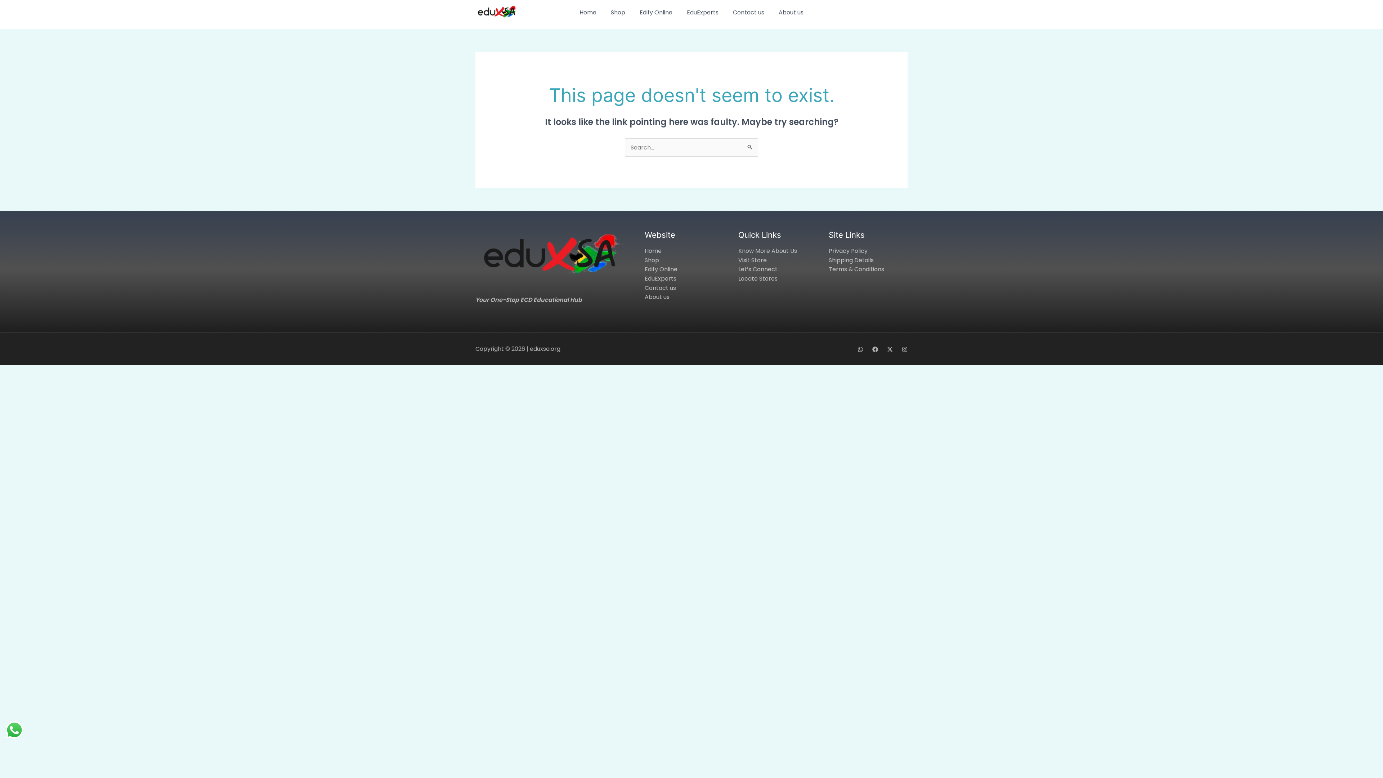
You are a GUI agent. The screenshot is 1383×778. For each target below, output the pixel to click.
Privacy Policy (848, 251)
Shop (618, 12)
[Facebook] (875, 349)
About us (791, 12)
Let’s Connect (758, 269)
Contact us (748, 12)
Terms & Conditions (856, 269)
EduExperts (703, 12)
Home (587, 12)
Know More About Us (767, 251)
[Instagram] (905, 349)
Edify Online (656, 12)
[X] (890, 349)
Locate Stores (758, 278)
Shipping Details (851, 260)
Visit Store (752, 260)
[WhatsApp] (860, 349)
